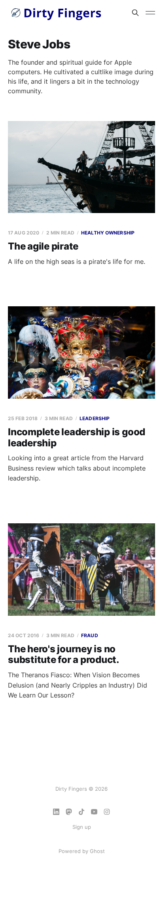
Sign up (81, 827)
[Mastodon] (69, 812)
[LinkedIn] (56, 812)
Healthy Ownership (108, 233)
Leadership (95, 418)
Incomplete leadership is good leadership (76, 437)
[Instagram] (107, 812)
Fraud (89, 635)
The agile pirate (43, 246)
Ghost (97, 851)
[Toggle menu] (150, 13)
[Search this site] (135, 13)
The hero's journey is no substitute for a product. (63, 654)
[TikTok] (81, 812)
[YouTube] (94, 812)
